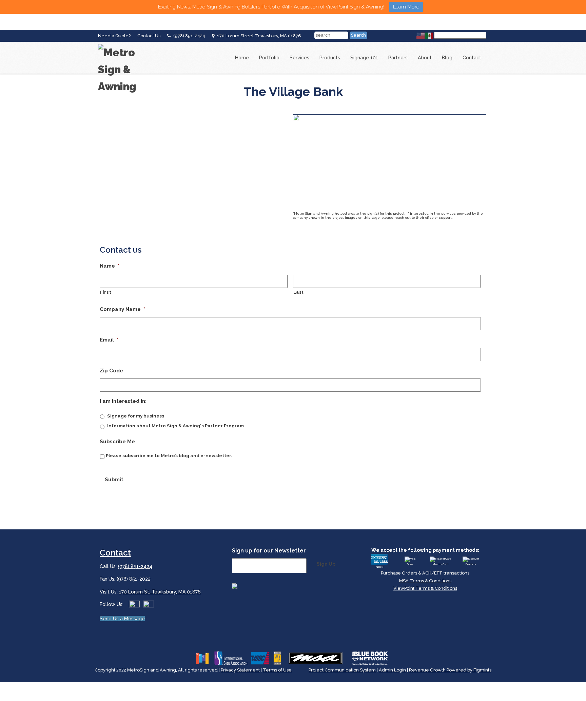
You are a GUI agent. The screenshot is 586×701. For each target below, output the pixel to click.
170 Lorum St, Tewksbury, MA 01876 (160, 592)
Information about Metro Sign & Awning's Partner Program (175, 425)
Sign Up (326, 564)
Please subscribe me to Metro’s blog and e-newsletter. (169, 455)
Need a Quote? (114, 35)
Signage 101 (364, 57)
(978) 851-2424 (189, 35)
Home (242, 57)
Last (298, 292)
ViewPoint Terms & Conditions (425, 588)
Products (329, 57)
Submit (114, 479)
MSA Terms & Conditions (425, 580)
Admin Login (392, 670)
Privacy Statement (240, 670)
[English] (420, 35)
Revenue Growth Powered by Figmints (450, 670)
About (425, 57)
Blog (447, 57)
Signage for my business (135, 415)
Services (299, 57)
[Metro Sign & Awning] (125, 44)
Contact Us (148, 35)
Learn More (406, 7)
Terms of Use (277, 670)
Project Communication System (342, 670)
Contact (472, 57)
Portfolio (269, 57)
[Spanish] (429, 35)
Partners (398, 57)
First (105, 292)
